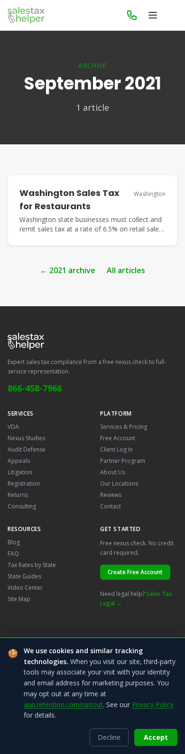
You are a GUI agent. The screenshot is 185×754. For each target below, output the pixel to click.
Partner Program (122, 461)
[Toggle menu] (152, 15)
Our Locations (119, 483)
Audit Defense (27, 449)
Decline (109, 737)
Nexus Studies (26, 438)
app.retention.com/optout (63, 704)
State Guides (24, 576)
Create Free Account (135, 572)
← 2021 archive (67, 270)
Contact (110, 506)
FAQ (13, 554)
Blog (14, 542)
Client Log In (116, 449)
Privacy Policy (153, 704)
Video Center (25, 588)
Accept (156, 737)
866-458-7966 (35, 388)
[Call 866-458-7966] (131, 15)
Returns (18, 495)
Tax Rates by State (32, 565)
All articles (126, 270)
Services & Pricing (123, 427)
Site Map (19, 599)
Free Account (117, 438)
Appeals (19, 461)
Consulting (22, 506)
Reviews (110, 495)
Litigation (20, 472)
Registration (24, 483)
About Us (112, 472)
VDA (13, 427)
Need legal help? (136, 598)
